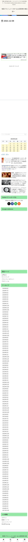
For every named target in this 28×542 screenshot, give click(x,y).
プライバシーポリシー (8, 279)
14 (6, 147)
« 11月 (3, 154)
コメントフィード (7, 522)
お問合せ (4, 275)
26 (24, 149)
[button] (25, 134)
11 (21, 145)
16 (14, 147)
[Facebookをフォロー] (12, 203)
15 (10, 147)
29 (10, 150)
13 (3, 147)
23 (14, 149)
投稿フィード (5, 520)
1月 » (7, 154)
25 (21, 149)
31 (17, 150)
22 (10, 149)
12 (24, 145)
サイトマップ (5, 277)
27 (3, 150)
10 (17, 145)
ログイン (4, 517)
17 (17, 147)
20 (3, 149)
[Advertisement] (14, 37)
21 (6, 149)
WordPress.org (6, 524)
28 (6, 150)
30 (14, 150)
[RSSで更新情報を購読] (19, 203)
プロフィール (5, 281)
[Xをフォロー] (8, 203)
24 (17, 149)
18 (21, 147)
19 (24, 147)
